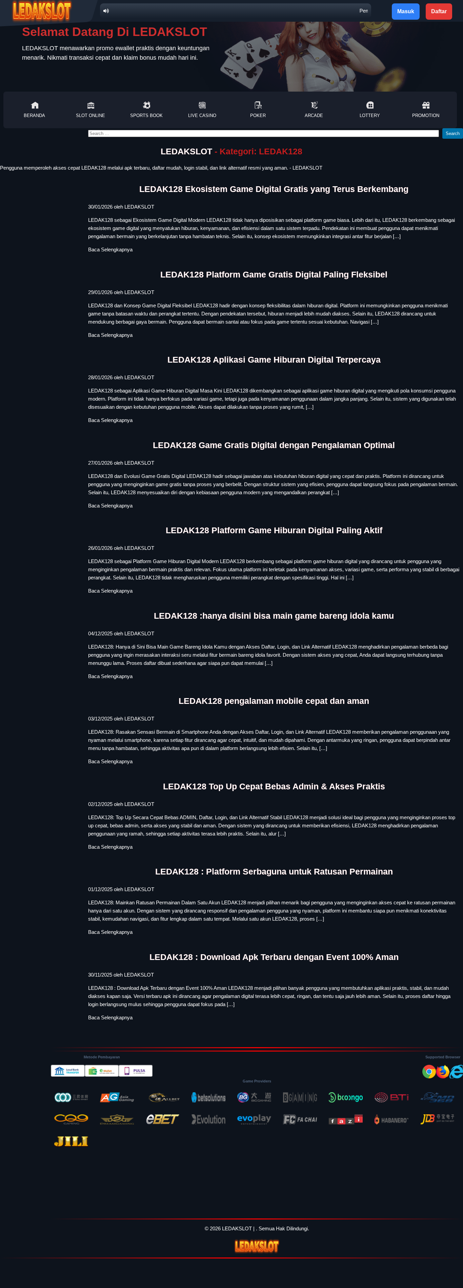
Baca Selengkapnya (110, 249)
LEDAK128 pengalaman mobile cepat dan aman (274, 701)
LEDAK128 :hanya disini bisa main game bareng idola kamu (274, 615)
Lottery (370, 115)
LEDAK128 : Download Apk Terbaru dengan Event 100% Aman (274, 957)
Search (453, 133)
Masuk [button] (405, 11)
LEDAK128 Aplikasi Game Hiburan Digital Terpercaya (274, 359)
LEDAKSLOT (186, 151)
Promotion (425, 115)
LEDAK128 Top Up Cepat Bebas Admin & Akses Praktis (274, 786)
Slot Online (90, 115)
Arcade (314, 115)
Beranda (34, 115)
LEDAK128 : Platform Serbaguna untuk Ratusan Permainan (274, 871)
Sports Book (146, 115)
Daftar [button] (439, 11)
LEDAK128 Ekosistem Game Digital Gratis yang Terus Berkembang (273, 189)
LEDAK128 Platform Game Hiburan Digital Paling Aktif (274, 530)
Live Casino (202, 115)
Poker (258, 115)
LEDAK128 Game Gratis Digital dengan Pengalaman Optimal (274, 445)
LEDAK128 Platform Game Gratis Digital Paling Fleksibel (273, 274)
